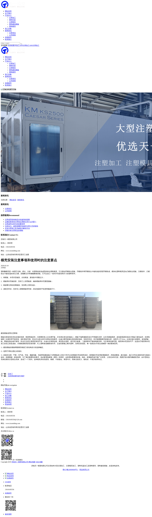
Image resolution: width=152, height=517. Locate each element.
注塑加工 (12, 18)
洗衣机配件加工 (13, 45)
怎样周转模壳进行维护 (16, 376)
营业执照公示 (84, 469)
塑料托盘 (12, 20)
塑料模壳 (12, 26)
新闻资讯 (8, 31)
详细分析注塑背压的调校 (14, 230)
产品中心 (8, 15)
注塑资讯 (12, 33)
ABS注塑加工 (34, 45)
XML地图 (39, 462)
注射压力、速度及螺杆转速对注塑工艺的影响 (21, 226)
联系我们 (8, 39)
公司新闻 (12, 35)
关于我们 (8, 13)
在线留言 (8, 37)
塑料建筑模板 (14, 24)
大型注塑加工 (24, 45)
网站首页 (8, 11)
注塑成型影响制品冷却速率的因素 (17, 219)
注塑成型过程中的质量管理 (15, 224)
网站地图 (31, 462)
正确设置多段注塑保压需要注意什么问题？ (20, 222)
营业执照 (8, 404)
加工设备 (8, 28)
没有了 (10, 374)
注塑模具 (12, 22)
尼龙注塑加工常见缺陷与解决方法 (17, 228)
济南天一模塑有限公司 (20, 462)
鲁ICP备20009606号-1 (70, 469)
